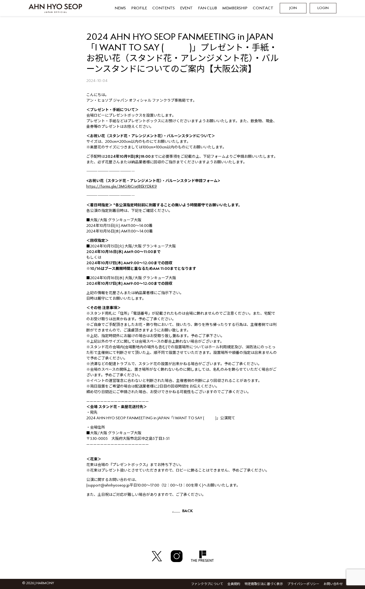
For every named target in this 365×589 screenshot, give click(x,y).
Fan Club (207, 8)
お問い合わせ (333, 584)
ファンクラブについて (207, 584)
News (120, 8)
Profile (139, 8)
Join (293, 8)
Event (186, 8)
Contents (163, 8)
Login (323, 8)
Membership (234, 8)
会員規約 (233, 584)
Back (187, 511)
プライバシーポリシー (303, 584)
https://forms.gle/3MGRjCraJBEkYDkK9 (121, 186)
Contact (263, 8)
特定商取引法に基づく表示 (263, 584)
